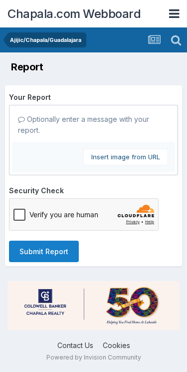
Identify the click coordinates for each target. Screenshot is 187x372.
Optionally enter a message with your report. (83, 124)
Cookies (116, 345)
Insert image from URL (125, 157)
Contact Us (75, 345)
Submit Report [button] (43, 251)
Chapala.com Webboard (74, 13)
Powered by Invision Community (93, 357)
